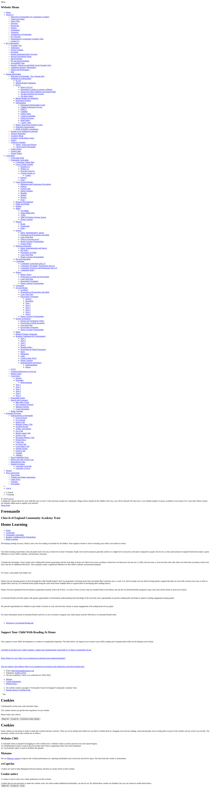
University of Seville (24, 466)
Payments (14, 52)
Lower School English (24, 164)
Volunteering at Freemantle (21, 34)
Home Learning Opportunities (32, 241)
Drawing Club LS (27, 171)
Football (19, 453)
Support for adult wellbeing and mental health (38, 92)
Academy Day (16, 45)
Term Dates (15, 475)
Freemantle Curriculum (20, 160)
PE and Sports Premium (20, 61)
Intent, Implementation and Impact (34, 248)
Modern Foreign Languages (26, 334)
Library (13, 140)
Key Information (12, 43)
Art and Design (21, 288)
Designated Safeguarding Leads (33, 105)
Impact (28, 367)
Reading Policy (26, 347)
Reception (29, 301)
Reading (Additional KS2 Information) (31, 336)
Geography (20, 286)
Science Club (21, 435)
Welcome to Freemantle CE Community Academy (30, 17)
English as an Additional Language (24, 131)
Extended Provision (13, 413)
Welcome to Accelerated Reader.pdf (19, 623)
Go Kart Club (21, 444)
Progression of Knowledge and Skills (35, 235)
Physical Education (23, 259)
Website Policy (11, 684)
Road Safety (25, 120)
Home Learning (27, 191)
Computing (20, 261)
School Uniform (17, 50)
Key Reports (16, 37)
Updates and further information (23, 477)
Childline (24, 112)
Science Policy (26, 244)
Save (22, 786)
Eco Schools (20, 420)
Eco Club (19, 431)
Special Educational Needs (21, 56)
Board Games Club (23, 433)
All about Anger (27, 96)
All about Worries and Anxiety (32, 94)
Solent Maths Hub (28, 213)
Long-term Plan (27, 325)
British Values (16, 374)
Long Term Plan (27, 237)
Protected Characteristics (25, 127)
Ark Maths (25, 211)
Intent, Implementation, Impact (32, 233)
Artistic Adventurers (23, 429)
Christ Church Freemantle (26, 147)
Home (8, 12)
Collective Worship (18, 142)
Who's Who (15, 21)
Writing (23, 195)
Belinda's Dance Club (24, 424)
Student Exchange (18, 464)
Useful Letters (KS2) (29, 358)
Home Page (5, 505)
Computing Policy (28, 270)
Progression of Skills (28, 252)
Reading (24, 193)
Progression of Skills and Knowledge (35, 277)
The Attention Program (24, 404)
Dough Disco (21, 440)
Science (19, 230)
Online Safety (26, 114)
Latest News (15, 479)
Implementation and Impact (31, 363)
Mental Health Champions (26, 83)
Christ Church (16, 149)
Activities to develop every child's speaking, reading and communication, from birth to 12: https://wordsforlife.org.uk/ (46, 650)
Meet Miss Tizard (22, 402)
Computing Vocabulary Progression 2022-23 (38, 266)
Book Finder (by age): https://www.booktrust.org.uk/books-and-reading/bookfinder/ (33, 658)
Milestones (25, 354)
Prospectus (15, 26)
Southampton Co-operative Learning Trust (27, 39)
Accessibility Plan (18, 63)
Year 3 (27, 308)
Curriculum (10, 156)
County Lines (26, 123)
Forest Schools (21, 418)
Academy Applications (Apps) (22, 138)
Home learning (26, 382)
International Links (18, 462)
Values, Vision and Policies (26, 145)
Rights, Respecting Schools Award (29, 125)
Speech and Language (19, 400)
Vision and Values (18, 19)
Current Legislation (28, 116)
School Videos (16, 153)
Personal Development (24, 202)
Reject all (5, 719)
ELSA (18, 85)
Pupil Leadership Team (20, 457)
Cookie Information (13, 681)
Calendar (14, 482)
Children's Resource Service (31, 107)
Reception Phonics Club (25, 438)
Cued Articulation (22, 409)
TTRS (23, 215)
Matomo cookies (13, 758)
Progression (25, 226)
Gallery (28, 175)
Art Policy (24, 290)
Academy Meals (17, 136)
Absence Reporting (18, 134)
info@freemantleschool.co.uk (22, 671)
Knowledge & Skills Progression (33, 349)
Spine (23, 352)
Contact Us (15, 41)
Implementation (31, 365)
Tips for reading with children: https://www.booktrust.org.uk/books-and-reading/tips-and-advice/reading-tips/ (42, 666)
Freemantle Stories (18, 398)
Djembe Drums (21, 449)
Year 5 (27, 312)
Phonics (24, 197)
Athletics (19, 455)
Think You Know (27, 118)
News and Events (12, 473)
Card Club (20, 442)
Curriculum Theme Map (25, 162)
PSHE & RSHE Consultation (27, 129)
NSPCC (24, 109)
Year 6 (27, 314)
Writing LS (25, 169)
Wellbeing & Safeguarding (21, 78)
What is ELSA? (27, 87)
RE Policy (24, 250)
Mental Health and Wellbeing (27, 98)
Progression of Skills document (32, 323)
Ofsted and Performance (20, 70)
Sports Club (20, 422)
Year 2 (27, 305)
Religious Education (23, 246)
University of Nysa (23, 468)
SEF (12, 72)
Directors (14, 23)
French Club (20, 451)
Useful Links (16, 151)
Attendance (15, 48)
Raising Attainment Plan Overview (24, 54)
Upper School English (24, 182)
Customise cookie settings (30, 719)
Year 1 (27, 303)
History (18, 272)
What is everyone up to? (30, 239)
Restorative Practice (23, 100)
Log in (8, 488)
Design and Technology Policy (32, 321)
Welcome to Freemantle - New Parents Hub (27, 76)
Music (18, 332)
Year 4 (27, 310)
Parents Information (13, 74)
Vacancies (14, 32)
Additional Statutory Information (23, 67)
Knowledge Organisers (29, 281)
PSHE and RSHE (22, 204)
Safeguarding (21, 103)
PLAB (18, 81)
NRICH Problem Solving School (33, 217)
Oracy (23, 180)
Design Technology (23, 319)
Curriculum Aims (17, 158)
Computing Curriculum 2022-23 (33, 264)
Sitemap (9, 679)
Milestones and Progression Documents (36, 184)
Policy (23, 228)
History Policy (26, 275)
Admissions (15, 30)
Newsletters (15, 484)
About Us (9, 15)
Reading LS (25, 167)
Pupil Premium (16, 59)
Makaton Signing (22, 407)
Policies (14, 28)
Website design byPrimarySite (18, 690)
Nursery (28, 299)
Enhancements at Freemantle (22, 415)
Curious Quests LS (28, 173)
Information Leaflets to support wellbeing (36, 89)
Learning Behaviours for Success (23, 371)
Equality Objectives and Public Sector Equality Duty (31, 65)
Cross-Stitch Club (22, 446)
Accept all (14, 719)
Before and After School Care (22, 460)
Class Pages (15, 376)
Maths (18, 208)
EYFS (13, 369)
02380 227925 (20, 673)
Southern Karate (22, 427)
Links (23, 356)
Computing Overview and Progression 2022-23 (39, 268)
